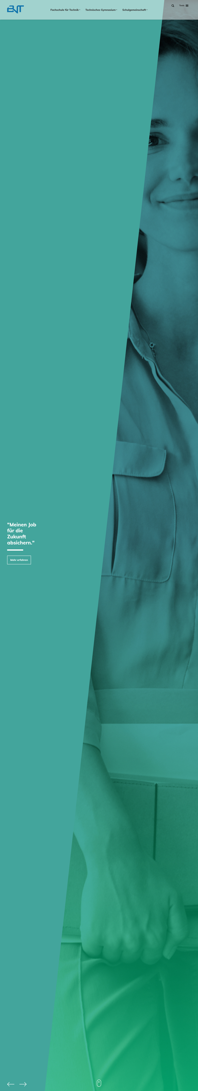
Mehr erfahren (19, 560)
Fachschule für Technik (65, 9)
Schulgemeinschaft (134, 9)
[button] (23, 1084)
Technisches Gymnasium (100, 9)
